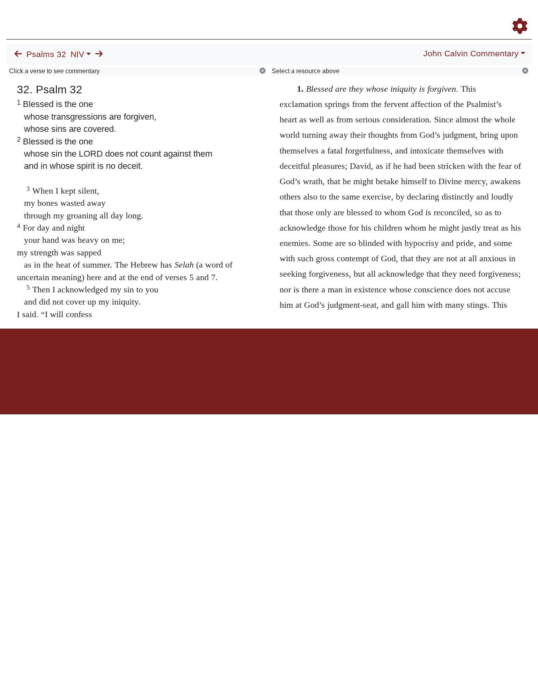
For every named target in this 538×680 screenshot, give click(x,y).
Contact (321, 356)
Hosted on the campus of (229, 391)
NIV (77, 54)
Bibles (253, 356)
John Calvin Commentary (471, 53)
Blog (427, 15)
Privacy (304, 356)
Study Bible (457, 15)
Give (336, 356)
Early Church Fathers (328, 15)
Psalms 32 (46, 54)
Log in (203, 356)
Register (516, 15)
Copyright (285, 356)
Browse (276, 15)
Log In (488, 15)
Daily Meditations (389, 15)
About (267, 356)
